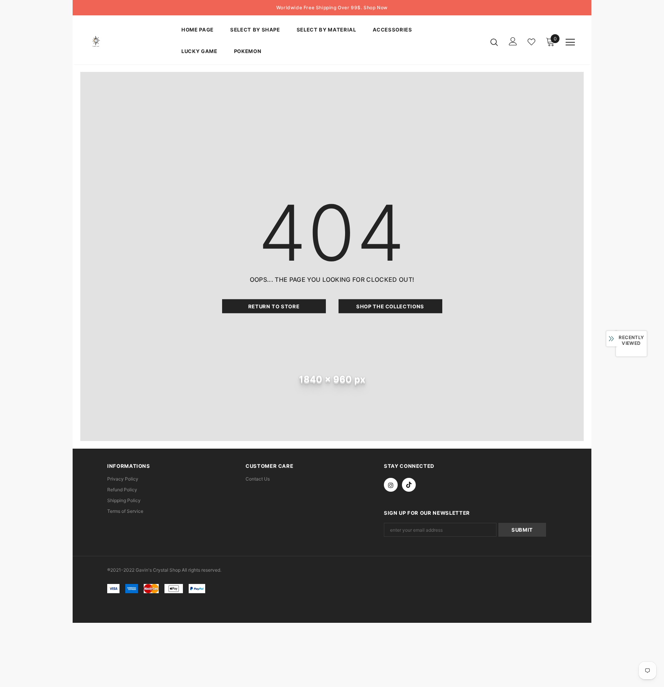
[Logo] (129, 41)
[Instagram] (391, 485)
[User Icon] (513, 41)
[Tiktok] (409, 485)
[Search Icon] (494, 42)
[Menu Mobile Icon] (570, 42)
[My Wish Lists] (531, 42)
